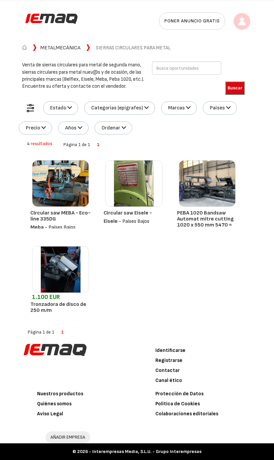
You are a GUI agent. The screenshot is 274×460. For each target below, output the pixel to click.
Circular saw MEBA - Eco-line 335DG (60, 216)
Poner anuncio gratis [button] (192, 21)
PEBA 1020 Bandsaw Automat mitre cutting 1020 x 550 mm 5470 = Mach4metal (205, 222)
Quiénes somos (54, 404)
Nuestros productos (60, 394)
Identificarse (170, 350)
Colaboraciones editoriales (186, 414)
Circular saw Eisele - (128, 213)
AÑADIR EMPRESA (67, 437)
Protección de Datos (179, 394)
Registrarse (168, 360)
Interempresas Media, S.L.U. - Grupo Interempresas (146, 451)
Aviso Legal (50, 414)
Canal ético (168, 380)
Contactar (167, 370)
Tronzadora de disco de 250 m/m (58, 307)
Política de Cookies (177, 404)
